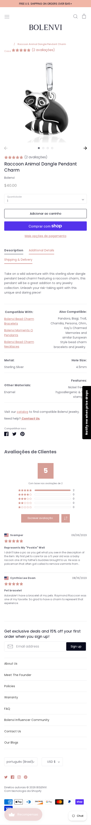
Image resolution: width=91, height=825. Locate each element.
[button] (65, 518)
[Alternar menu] (7, 16)
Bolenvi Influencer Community (26, 720)
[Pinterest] (24, 777)
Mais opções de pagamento (45, 236)
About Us (10, 663)
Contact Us (12, 731)
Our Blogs (11, 742)
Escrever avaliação (40, 518)
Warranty (11, 697)
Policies (9, 686)
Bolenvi (9, 178)
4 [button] (52, 148)
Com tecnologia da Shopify (22, 791)
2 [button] (43, 148)
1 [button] (39, 148)
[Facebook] (11, 777)
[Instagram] (17, 777)
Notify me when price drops (86, 412)
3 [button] (48, 148)
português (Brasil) (20, 762)
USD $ (51, 762)
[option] (45, 101)
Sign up (76, 646)
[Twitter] (4, 777)
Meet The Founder (17, 675)
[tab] (13, 251)
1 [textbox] (7, 201)
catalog (22, 412)
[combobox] (45, 199)
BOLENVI (45, 27)
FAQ (7, 709)
